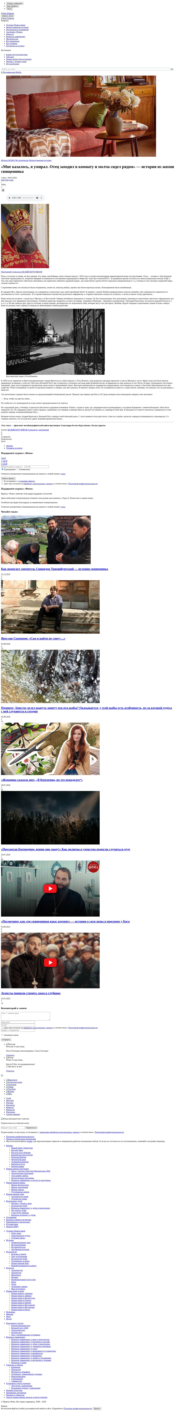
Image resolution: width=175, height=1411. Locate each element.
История (10, 1240)
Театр (13, 1284)
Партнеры (10, 1112)
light (3, 180)
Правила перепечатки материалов (21, 1139)
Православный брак (20, 1263)
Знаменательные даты (20, 1242)
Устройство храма (19, 1199)
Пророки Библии (18, 1157)
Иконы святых (17, 1189)
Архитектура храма (19, 1196)
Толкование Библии (20, 1162)
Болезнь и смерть (18, 1254)
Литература (16, 1273)
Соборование (17, 1379)
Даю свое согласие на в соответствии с (51, 484)
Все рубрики (11, 43)
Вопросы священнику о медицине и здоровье (31, 1360)
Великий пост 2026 (19, 1328)
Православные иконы (15, 1183)
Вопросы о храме (18, 1363)
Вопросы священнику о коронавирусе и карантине (33, 1351)
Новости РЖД (12, 1226)
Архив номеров (13, 1114)
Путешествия (12, 1224)
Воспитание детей (14, 1201)
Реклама (9, 1103)
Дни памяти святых (19, 1176)
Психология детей (19, 1206)
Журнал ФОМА (8, 160)
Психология (11, 1252)
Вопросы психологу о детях (23, 1215)
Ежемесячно (24, 469)
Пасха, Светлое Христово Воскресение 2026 (30, 1171)
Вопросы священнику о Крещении (26, 1356)
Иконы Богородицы (20, 1185)
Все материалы (12, 41)
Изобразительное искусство (23, 1279)
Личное (9, 446)
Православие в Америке (22, 1293)
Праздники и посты (14, 1323)
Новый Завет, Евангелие (22, 1148)
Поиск (9, 9)
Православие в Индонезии (23, 1307)
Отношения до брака (20, 1261)
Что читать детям (18, 1210)
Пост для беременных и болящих (25, 1335)
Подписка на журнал (15, 46)
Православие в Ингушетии (23, 1305)
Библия (9, 1146)
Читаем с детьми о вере (16, 61)
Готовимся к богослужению (18, 1383)
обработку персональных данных (38, 484)
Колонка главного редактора (18, 1220)
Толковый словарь (19, 1286)
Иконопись (16, 1275)
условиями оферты (26, 481)
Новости (10, 34)
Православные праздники (17, 1169)
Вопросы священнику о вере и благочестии (30, 1339)
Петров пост (16, 1332)
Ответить (10, 1055)
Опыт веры (16, 1233)
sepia (11, 180)
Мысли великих (18, 1289)
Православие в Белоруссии (23, 1298)
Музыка (14, 1277)
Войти (18, 72)
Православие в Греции (21, 1300)
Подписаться (31, 1128)
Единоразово (10, 469)
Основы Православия (15, 25)
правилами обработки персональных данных (60, 1132)
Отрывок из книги (14, 448)
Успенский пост (18, 1330)
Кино (13, 1282)
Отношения (11, 1217)
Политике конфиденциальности (78, 1408)
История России (18, 1247)
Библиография (17, 1166)
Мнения (9, 1314)
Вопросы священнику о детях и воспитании (30, 1208)
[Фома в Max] (9, 1094)
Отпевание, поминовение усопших (26, 1374)
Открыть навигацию (14, 3)
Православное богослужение (19, 59)
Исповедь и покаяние (20, 1372)
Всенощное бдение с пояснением (25, 1388)
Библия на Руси (18, 1164)
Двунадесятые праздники (22, 1173)
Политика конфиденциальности (20, 1137)
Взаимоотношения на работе (23, 1266)
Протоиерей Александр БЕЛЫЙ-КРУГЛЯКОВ (21, 272)
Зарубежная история (20, 1249)
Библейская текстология (22, 1155)
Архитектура (17, 1270)
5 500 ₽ (4, 464)
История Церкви (18, 1245)
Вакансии (10, 1110)
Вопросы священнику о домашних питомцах (31, 1346)
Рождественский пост (20, 1325)
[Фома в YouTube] (11, 1089)
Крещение (15, 1367)
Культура (10, 1268)
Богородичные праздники (22, 1178)
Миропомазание (18, 1376)
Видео (9, 1319)
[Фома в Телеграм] (11, 1084)
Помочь (10, 13)
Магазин (10, 1100)
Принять (97, 1409)
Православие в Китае (20, 1310)
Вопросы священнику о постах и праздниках (31, 1180)
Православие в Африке (21, 1296)
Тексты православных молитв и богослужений (26, 1397)
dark (7, 180)
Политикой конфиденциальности (83, 484)
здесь (63, 474)
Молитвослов (12, 39)
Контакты (10, 1105)
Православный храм (15, 1194)
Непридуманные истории (17, 27)
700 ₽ (3, 458)
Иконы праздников (19, 1187)
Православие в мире (15, 1291)
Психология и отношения (17, 30)
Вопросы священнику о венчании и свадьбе (30, 1342)
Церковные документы (16, 1393)
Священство (16, 1381)
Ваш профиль (12, 6)
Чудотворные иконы (20, 1192)
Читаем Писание (18, 1159)
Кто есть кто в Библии (21, 1152)
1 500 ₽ (4, 461)
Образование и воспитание (18, 1222)
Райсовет (10, 57)
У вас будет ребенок (20, 1213)
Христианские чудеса (20, 1235)
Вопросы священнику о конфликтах (27, 1353)
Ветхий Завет (17, 1150)
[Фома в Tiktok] (9, 1087)
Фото (8, 1316)
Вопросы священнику (15, 36)
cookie (29, 1141)
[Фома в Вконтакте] (11, 1080)
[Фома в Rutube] (10, 1091)
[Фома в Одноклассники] (14, 1082)
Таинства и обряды (14, 1365)
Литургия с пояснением (21, 1386)
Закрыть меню (7, 16)
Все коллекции (12, 64)
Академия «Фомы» (14, 32)
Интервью (10, 1312)
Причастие (16, 1369)
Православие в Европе (21, 1303)
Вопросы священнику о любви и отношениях (31, 1358)
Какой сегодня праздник (17, 54)
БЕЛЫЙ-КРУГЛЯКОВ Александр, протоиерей (28, 430)
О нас (8, 1098)
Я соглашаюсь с (19, 481)
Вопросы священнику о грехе (24, 1349)
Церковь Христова (14, 1390)
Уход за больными (19, 1256)
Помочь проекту (8, 478)
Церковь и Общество (15, 1395)
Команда (10, 1107)
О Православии (18, 1238)
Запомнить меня (11, 1035)
